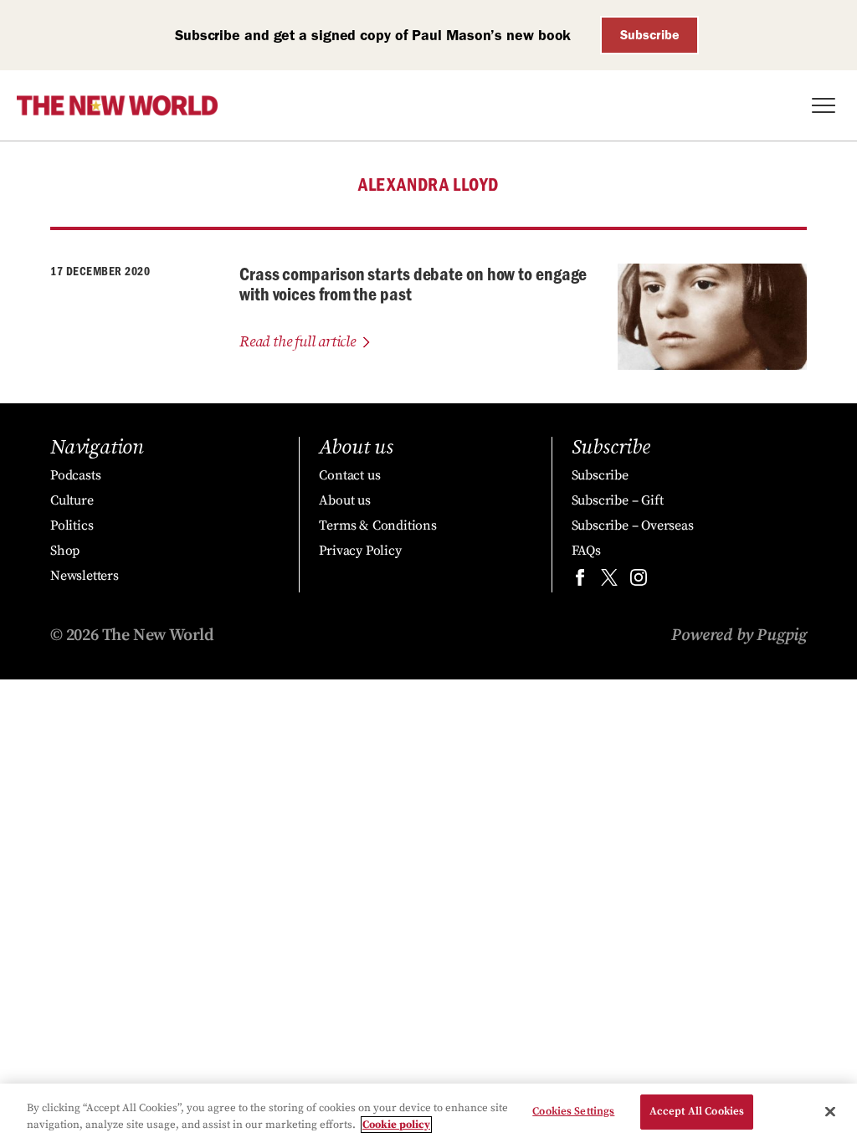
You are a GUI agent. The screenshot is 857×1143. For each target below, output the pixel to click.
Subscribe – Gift (618, 500)
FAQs (586, 550)
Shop (65, 550)
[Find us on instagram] (638, 581)
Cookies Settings (573, 1111)
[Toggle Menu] (823, 105)
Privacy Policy (360, 550)
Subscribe (650, 35)
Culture (72, 500)
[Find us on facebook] (580, 581)
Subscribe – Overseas (633, 525)
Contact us (349, 475)
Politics (71, 525)
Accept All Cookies (696, 1111)
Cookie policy (396, 1124)
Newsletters (84, 575)
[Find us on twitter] (609, 581)
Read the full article (297, 341)
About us (344, 500)
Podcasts (75, 475)
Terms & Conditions (377, 525)
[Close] (830, 1111)
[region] (428, 1113)
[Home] (117, 105)
